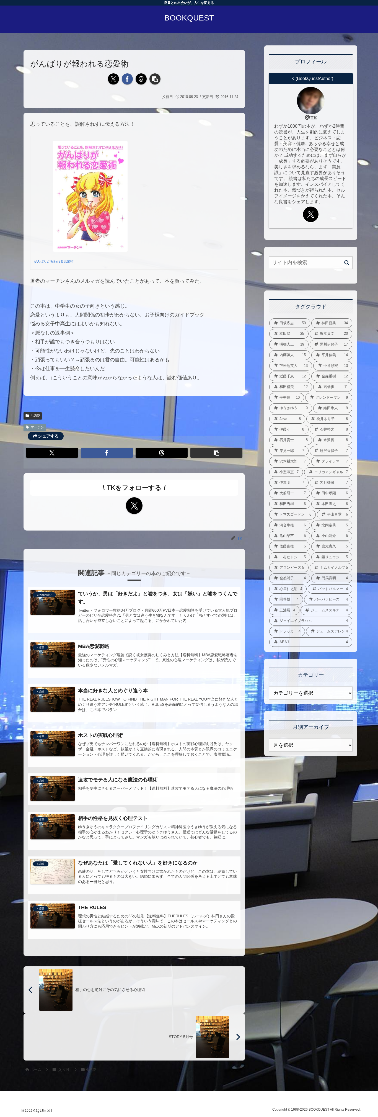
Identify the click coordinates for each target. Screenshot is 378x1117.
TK (313, 117)
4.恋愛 (35, 416)
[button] (154, 78)
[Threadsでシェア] (141, 78)
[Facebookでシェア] (127, 78)
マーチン (37, 427)
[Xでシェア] (113, 78)
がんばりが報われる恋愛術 (54, 261)
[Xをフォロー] (134, 505)
